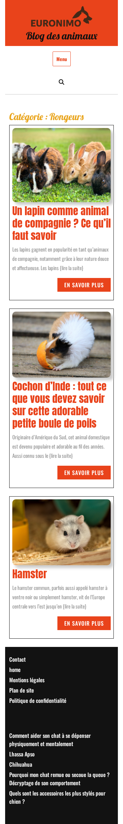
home (14, 669)
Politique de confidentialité (37, 700)
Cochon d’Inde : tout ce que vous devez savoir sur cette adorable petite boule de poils (59, 405)
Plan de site (21, 690)
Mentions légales (26, 680)
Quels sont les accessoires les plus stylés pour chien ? (57, 797)
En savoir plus (87, 286)
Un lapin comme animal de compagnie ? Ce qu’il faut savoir (61, 223)
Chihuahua (20, 764)
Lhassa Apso (22, 754)
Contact (17, 659)
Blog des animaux (61, 35)
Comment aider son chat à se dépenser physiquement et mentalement (50, 739)
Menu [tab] (61, 58)
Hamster (29, 574)
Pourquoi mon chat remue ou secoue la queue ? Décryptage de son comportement (59, 778)
